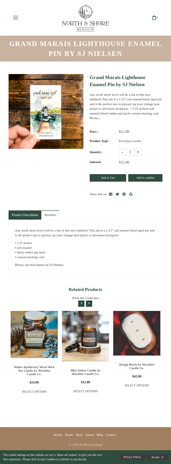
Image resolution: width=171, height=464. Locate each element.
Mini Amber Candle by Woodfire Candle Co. (86, 372)
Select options (34, 391)
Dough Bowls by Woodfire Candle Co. (136, 366)
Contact (111, 434)
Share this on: (98, 194)
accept (157, 457)
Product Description (25, 215)
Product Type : (100, 141)
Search (57, 434)
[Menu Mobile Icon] (15, 17)
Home (69, 434)
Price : (94, 131)
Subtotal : (96, 162)
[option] (46, 111)
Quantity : (96, 152)
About (90, 434)
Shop (79, 434)
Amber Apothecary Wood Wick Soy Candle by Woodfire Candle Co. (34, 370)
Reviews (50, 215)
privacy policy (132, 457)
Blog (100, 434)
